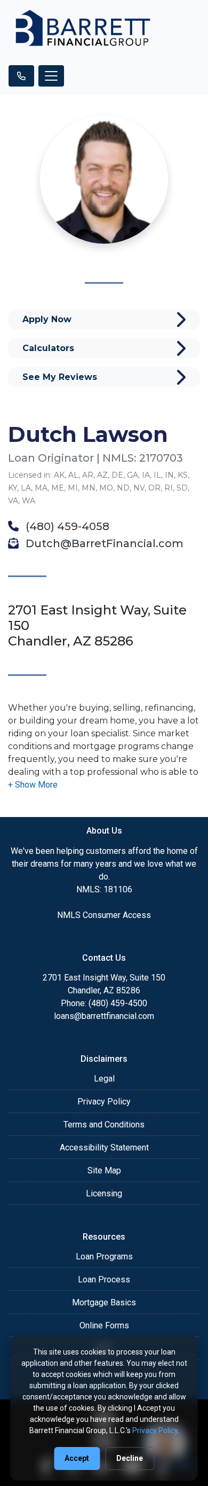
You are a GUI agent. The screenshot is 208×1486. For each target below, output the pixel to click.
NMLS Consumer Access (104, 915)
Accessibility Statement (104, 1147)
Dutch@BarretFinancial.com (103, 543)
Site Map (104, 1170)
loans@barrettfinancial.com (104, 1016)
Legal (104, 1078)
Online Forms (104, 1325)
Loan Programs (104, 1256)
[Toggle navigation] (51, 76)
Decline (129, 1458)
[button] (33, 785)
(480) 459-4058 (66, 526)
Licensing (104, 1193)
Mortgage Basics (104, 1302)
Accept (77, 1458)
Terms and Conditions (104, 1124)
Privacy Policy (104, 1101)
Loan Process (104, 1279)
